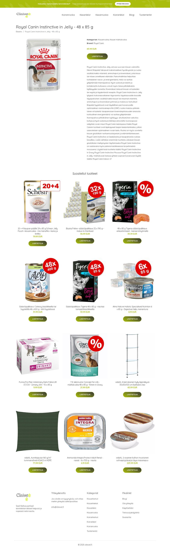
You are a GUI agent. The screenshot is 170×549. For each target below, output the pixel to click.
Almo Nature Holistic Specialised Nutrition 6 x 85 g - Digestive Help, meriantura (132, 307)
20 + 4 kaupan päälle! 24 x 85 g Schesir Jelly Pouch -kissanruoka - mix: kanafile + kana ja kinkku (38, 231)
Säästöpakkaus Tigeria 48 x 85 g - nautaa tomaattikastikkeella (85, 307)
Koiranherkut (92, 517)
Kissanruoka (101, 14)
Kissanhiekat (92, 503)
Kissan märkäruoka (118, 39)
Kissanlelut (85, 14)
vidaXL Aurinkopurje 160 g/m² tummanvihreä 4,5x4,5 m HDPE (38, 459)
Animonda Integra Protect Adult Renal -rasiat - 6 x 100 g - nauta (85, 459)
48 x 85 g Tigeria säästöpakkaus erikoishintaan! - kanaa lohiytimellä (132, 229)
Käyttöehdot (127, 508)
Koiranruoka (68, 14)
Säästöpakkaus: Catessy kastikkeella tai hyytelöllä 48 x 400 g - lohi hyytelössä (37, 307)
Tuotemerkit (145, 14)
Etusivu (19, 31)
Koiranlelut (118, 14)
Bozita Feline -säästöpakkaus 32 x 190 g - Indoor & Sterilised (85, 229)
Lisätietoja (97, 56)
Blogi (131, 14)
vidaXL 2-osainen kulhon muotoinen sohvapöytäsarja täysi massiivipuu (132, 459)
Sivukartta (126, 517)
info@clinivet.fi (57, 507)
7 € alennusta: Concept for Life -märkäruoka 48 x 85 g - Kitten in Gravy (85, 383)
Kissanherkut (92, 499)
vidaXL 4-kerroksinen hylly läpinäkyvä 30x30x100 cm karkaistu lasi (132, 383)
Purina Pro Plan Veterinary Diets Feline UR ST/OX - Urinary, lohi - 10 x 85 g (38, 383)
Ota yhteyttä (127, 503)
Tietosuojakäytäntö (130, 512)
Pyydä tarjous (123, 4)
